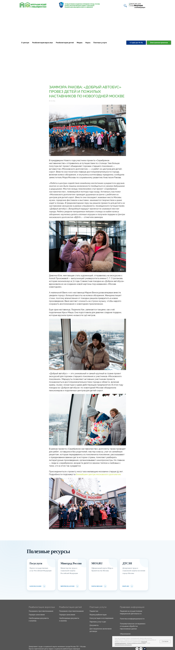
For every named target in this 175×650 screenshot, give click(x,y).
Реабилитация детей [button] (65, 43)
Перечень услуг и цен (98, 622)
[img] (125, 5)
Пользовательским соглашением (123, 644)
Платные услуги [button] (100, 43)
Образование (125, 634)
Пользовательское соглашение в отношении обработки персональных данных (132, 626)
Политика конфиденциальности (132, 619)
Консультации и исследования (101, 618)
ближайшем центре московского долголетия (98, 474)
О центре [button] (25, 43)
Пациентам (94, 611)
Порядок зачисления (37, 615)
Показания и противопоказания (41, 611)
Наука (87, 43)
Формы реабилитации (98, 615)
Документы (94, 625)
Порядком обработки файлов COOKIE (136, 643)
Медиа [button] (79, 43)
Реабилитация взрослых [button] (42, 43)
